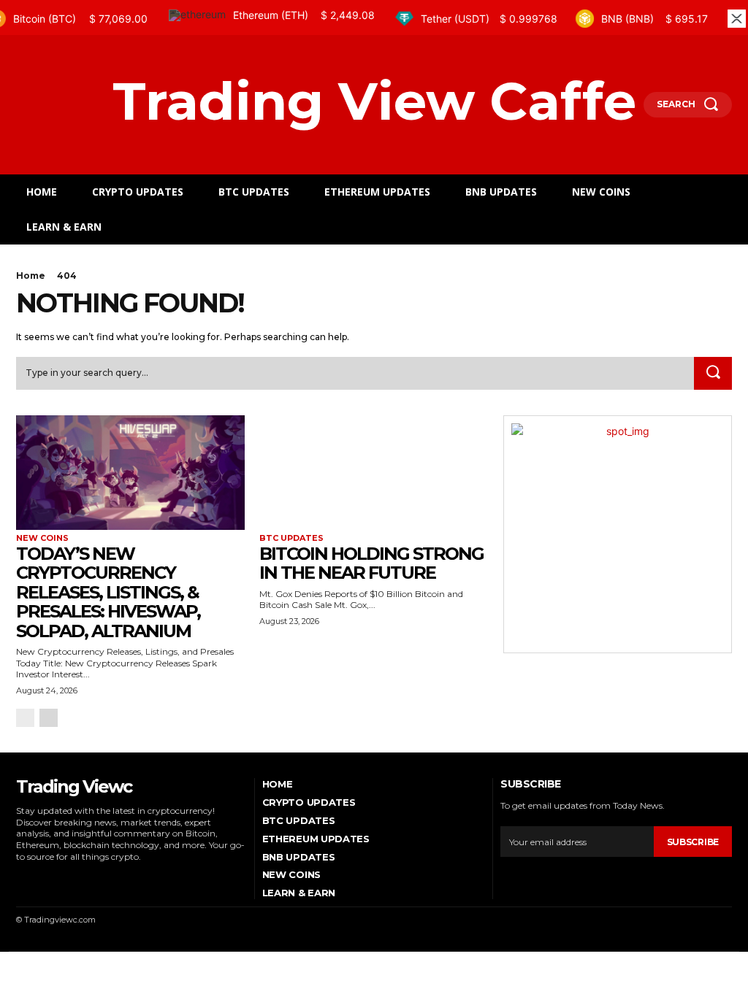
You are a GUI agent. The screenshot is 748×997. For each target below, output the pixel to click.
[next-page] (48, 718)
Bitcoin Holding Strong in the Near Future (371, 563)
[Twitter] (81, 878)
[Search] (713, 373)
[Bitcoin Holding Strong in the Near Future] (373, 472)
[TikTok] (60, 878)
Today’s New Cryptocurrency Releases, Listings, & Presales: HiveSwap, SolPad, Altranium (108, 592)
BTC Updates (291, 538)
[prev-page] (25, 718)
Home (30, 275)
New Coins (42, 538)
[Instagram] (40, 878)
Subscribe (693, 841)
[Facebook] (19, 878)
